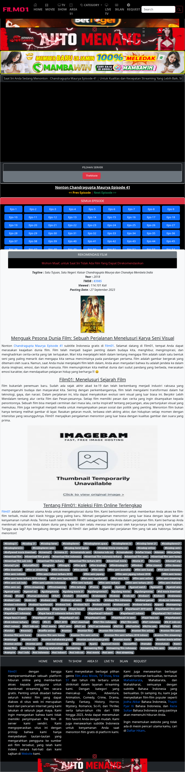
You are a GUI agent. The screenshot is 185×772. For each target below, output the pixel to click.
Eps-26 (151, 225)
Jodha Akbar (132, 702)
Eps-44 (151, 241)
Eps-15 (111, 217)
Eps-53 (151, 249)
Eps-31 (72, 233)
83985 (98, 281)
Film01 (109, 346)
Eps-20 (33, 225)
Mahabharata (133, 680)
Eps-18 (171, 217)
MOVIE (58, 661)
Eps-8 (151, 209)
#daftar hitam (143, 552)
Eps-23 (92, 225)
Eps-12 (52, 217)
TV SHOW (74, 661)
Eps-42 (111, 241)
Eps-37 (13, 241)
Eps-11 (33, 217)
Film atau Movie (86, 676)
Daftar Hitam (136, 731)
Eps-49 (72, 249)
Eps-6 (111, 209)
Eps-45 (171, 241)
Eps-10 (13, 217)
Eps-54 (171, 249)
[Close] (94, 29)
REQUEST (140, 661)
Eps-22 (72, 225)
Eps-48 (52, 249)
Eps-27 (171, 225)
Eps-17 (151, 217)
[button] (91, 5)
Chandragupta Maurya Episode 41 (38, 346)
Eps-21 (52, 225)
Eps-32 (92, 233)
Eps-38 (33, 241)
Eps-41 (92, 241)
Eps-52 (131, 249)
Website (27, 754)
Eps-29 (33, 233)
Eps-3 (52, 209)
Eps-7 (131, 209)
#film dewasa (173, 565)
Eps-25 (131, 225)
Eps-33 (111, 233)
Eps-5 (92, 209)
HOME (43, 661)
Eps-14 (92, 217)
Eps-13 (72, 217)
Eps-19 (13, 225)
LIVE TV (109, 661)
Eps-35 (151, 233)
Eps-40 (72, 241)
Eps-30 (52, 233)
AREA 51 (92, 661)
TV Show (105, 676)
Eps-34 (131, 233)
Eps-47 (33, 249)
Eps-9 (170, 209)
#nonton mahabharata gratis (93, 639)
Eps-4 (72, 209)
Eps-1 (13, 209)
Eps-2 (33, 209)
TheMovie (92, 175)
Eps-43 (131, 241)
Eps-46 (13, 249)
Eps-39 (52, 241)
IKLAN (124, 661)
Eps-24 (111, 225)
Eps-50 (92, 249)
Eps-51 (111, 249)
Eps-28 (13, 233)
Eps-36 (171, 233)
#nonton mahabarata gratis (57, 639)
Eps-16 (131, 217)
